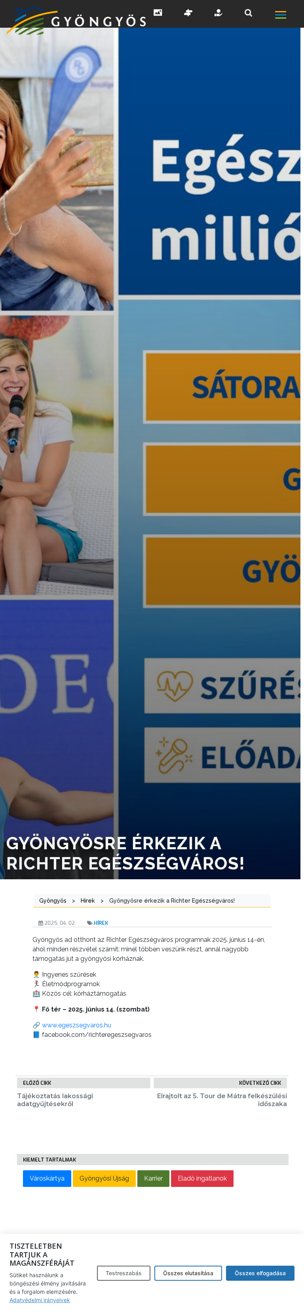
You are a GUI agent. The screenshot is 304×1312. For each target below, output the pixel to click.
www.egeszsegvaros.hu (76, 1025)
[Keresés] (248, 13)
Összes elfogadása (260, 1273)
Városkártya (47, 1178)
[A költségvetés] (219, 13)
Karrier (153, 1178)
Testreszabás (124, 1273)
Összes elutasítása (188, 1273)
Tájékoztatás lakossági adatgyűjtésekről (55, 1099)
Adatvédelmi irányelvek (40, 1300)
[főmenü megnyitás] (289, 16)
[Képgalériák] (158, 13)
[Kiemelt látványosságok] (188, 13)
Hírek (101, 923)
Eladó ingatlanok (202, 1178)
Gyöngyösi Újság (104, 1178)
